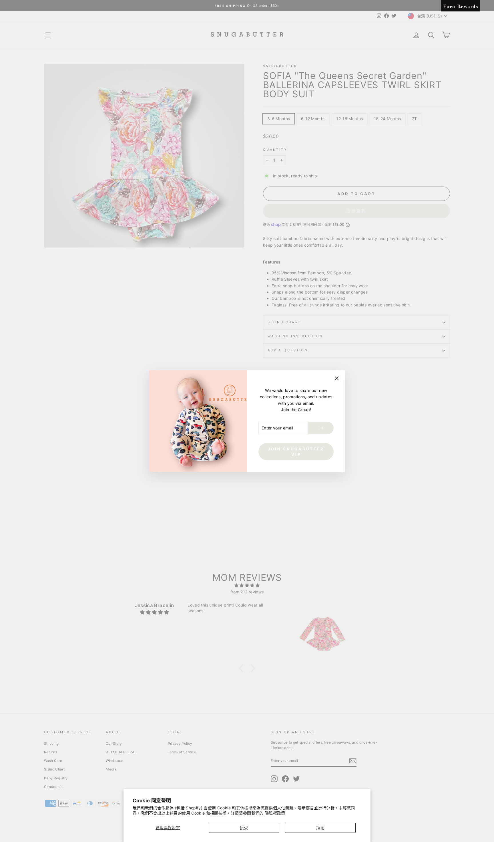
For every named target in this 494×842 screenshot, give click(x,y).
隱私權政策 (275, 813)
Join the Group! (296, 409)
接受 (244, 827)
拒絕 (320, 827)
